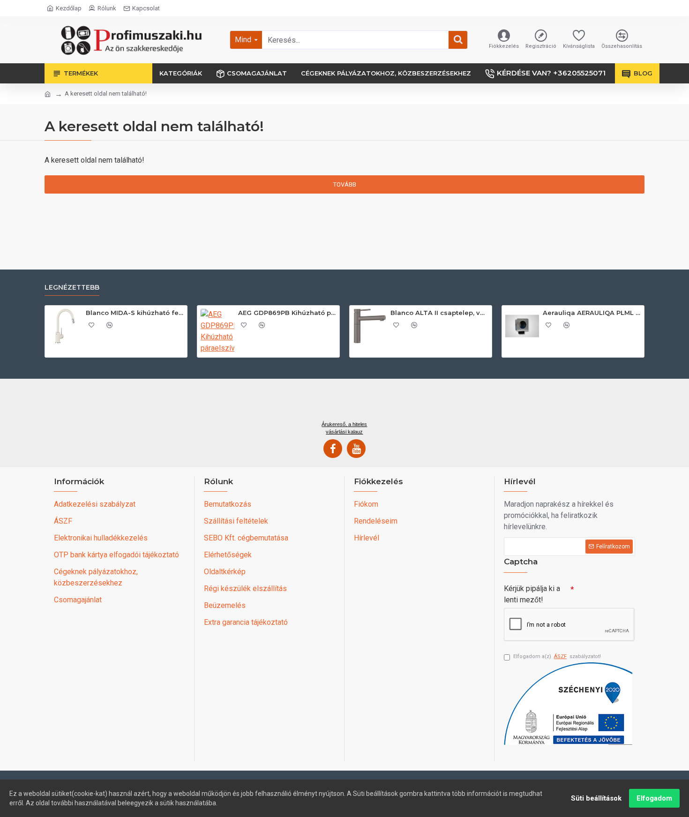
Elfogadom (654, 798)
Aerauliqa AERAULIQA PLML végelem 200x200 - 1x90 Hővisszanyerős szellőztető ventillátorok (592, 312)
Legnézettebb (72, 288)
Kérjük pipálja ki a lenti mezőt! (532, 594)
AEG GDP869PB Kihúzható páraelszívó (287, 312)
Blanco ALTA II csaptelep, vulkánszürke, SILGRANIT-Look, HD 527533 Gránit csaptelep (439, 312)
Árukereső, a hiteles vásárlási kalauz (344, 428)
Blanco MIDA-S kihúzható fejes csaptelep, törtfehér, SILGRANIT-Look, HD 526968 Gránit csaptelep (135, 312)
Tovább (344, 184)
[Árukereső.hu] (344, 403)
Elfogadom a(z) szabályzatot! (557, 656)
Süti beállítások (596, 798)
